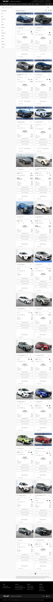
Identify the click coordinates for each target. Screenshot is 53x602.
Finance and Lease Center (20, 587)
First (30, 573)
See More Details (25, 44)
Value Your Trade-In (19, 586)
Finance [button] (29, 4)
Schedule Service (30, 587)
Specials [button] (19, 4)
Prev (33, 573)
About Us (41, 586)
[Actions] (32, 28)
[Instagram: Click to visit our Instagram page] (49, 596)
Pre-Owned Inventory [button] (13, 4)
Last (45, 573)
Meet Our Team (42, 590)
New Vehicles (5, 586)
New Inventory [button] (5, 4)
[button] (33, 19)
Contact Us (41, 587)
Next (42, 573)
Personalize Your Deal (24, 47)
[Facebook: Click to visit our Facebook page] (47, 596)
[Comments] (32, 34)
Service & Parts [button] (24, 4)
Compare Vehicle (20, 56)
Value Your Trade (43, 50)
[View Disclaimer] (24, 34)
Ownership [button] (37, 4)
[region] (25, 41)
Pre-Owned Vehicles (7, 587)
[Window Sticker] (50, 34)
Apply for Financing (19, 589)
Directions (41, 589)
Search (48, 7)
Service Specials (30, 589)
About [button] (33, 4)
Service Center (30, 586)
